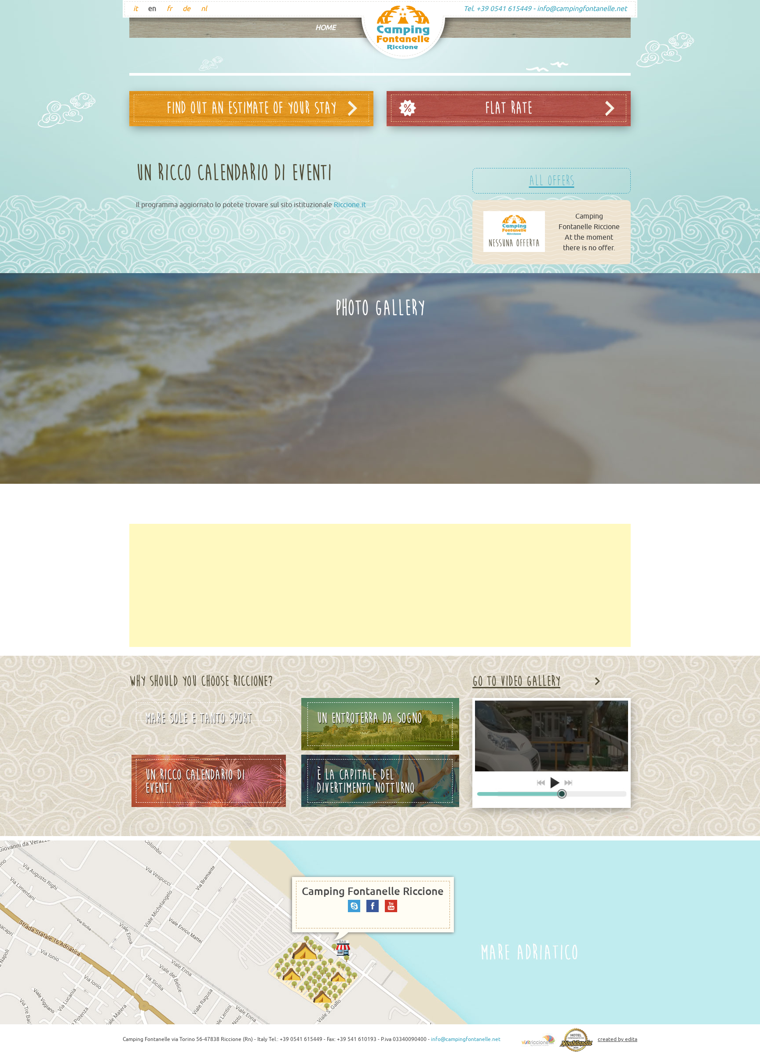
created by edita (617, 1039)
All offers (551, 180)
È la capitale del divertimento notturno (366, 781)
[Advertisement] (380, 585)
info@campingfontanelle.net (582, 8)
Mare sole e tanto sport (198, 715)
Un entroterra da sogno (369, 718)
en (152, 8)
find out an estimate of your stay (251, 108)
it (135, 8)
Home (325, 27)
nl (204, 8)
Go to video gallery (516, 681)
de (186, 8)
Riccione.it (350, 205)
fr (169, 8)
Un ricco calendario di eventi (195, 781)
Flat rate (508, 108)
